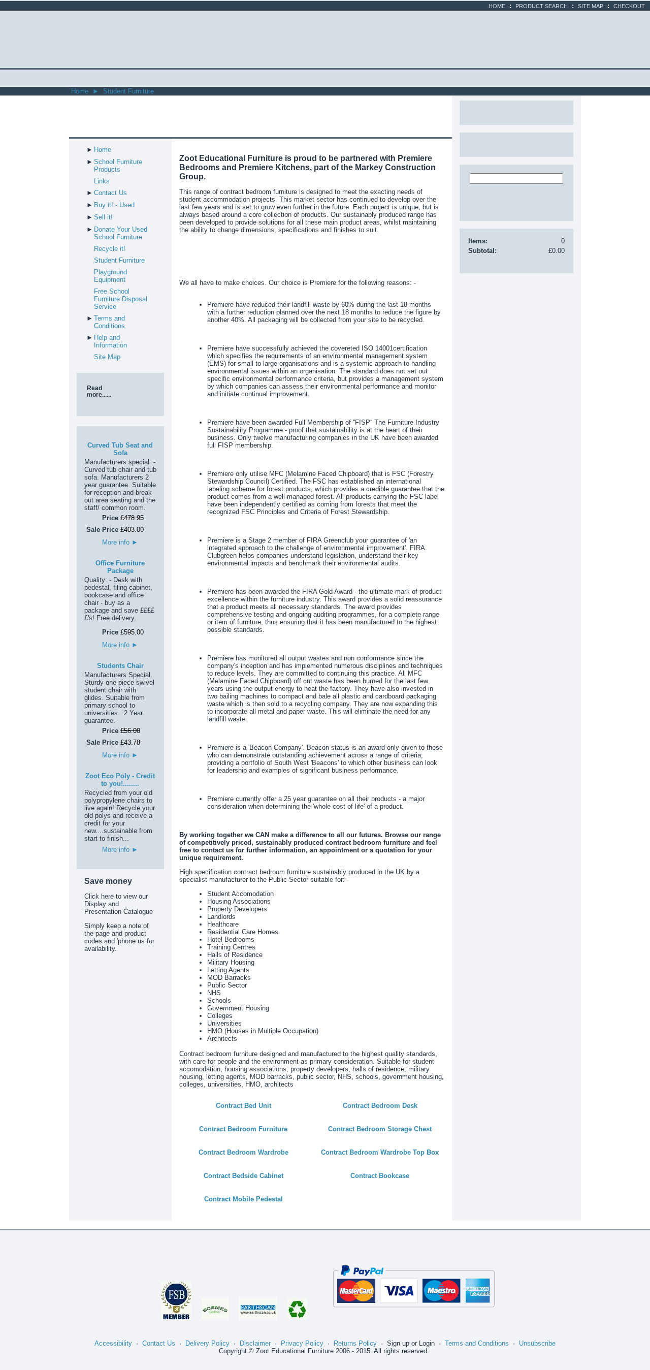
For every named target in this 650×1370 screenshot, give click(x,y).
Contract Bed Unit (243, 1105)
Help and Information (110, 341)
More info (120, 542)
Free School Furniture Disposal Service (120, 299)
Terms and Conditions (109, 322)
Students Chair (120, 666)
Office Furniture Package (120, 567)
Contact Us (110, 193)
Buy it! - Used (114, 205)
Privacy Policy (302, 1343)
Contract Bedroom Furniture (243, 1129)
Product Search (541, 6)
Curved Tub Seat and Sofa (120, 449)
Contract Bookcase (379, 1176)
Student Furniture (128, 91)
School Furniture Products (118, 165)
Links (102, 181)
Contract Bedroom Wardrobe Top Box (380, 1152)
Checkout (629, 6)
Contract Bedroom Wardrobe (243, 1152)
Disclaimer (255, 1343)
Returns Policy (355, 1343)
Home (497, 6)
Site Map (590, 6)
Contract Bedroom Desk (380, 1105)
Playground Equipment (110, 275)
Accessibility (113, 1343)
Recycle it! (109, 248)
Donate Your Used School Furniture (120, 233)
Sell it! (103, 217)
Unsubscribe (537, 1343)
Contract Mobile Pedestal (243, 1199)
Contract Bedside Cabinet (243, 1176)
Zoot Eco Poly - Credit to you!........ (120, 779)
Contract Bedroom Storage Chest (380, 1129)
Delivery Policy (207, 1343)
